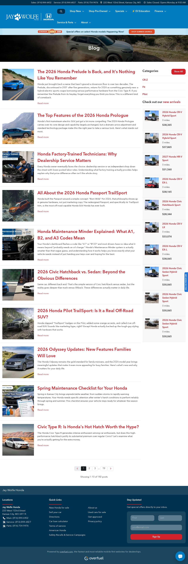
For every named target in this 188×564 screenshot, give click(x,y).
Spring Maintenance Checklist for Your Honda (82, 388)
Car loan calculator (58, 521)
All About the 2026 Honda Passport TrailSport (82, 193)
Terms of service (57, 526)
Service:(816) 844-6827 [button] (18, 522)
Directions (54, 517)
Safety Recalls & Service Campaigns (67, 535)
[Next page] (111, 468)
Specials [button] (119, 11)
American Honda (57, 530)
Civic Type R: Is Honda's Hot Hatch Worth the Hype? (88, 427)
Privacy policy (95, 521)
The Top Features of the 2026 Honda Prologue (82, 116)
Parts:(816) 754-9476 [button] (17, 526)
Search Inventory (61, 11)
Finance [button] (159, 11)
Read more (43, 103)
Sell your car (55, 512)
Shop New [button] (75, 11)
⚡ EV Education (141, 11)
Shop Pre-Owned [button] (98, 11)
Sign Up (156, 537)
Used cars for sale (97, 512)
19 (104, 468)
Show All (178, 72)
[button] (121, 2)
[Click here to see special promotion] (94, 31)
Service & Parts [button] (65, 22)
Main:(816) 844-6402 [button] (17, 518)
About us (92, 508)
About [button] (84, 22)
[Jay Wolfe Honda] (30, 17)
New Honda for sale (59, 508)
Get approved (95, 517)
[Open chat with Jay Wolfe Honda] (180, 556)
